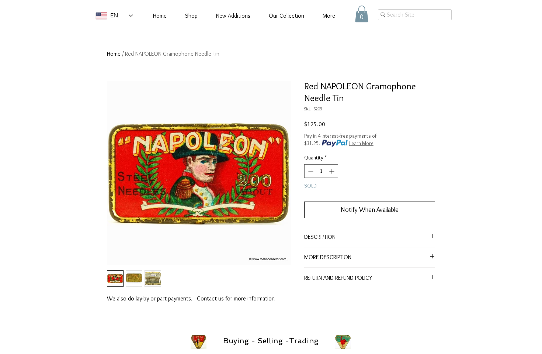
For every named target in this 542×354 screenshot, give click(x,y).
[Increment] (332, 171)
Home (114, 53)
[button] (362, 14)
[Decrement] (310, 171)
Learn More (361, 143)
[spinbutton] (321, 171)
